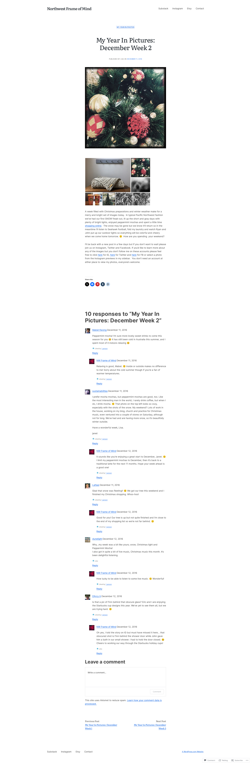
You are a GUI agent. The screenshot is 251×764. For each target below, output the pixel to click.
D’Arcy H (96, 596)
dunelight (97, 539)
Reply (95, 353)
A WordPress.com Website (192, 752)
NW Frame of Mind (106, 360)
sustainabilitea (100, 391)
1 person (104, 349)
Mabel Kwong (99, 330)
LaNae (95, 485)
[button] (108, 175)
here (100, 255)
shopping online (93, 225)
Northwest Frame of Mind (69, 8)
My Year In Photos (125, 27)
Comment (157, 691)
